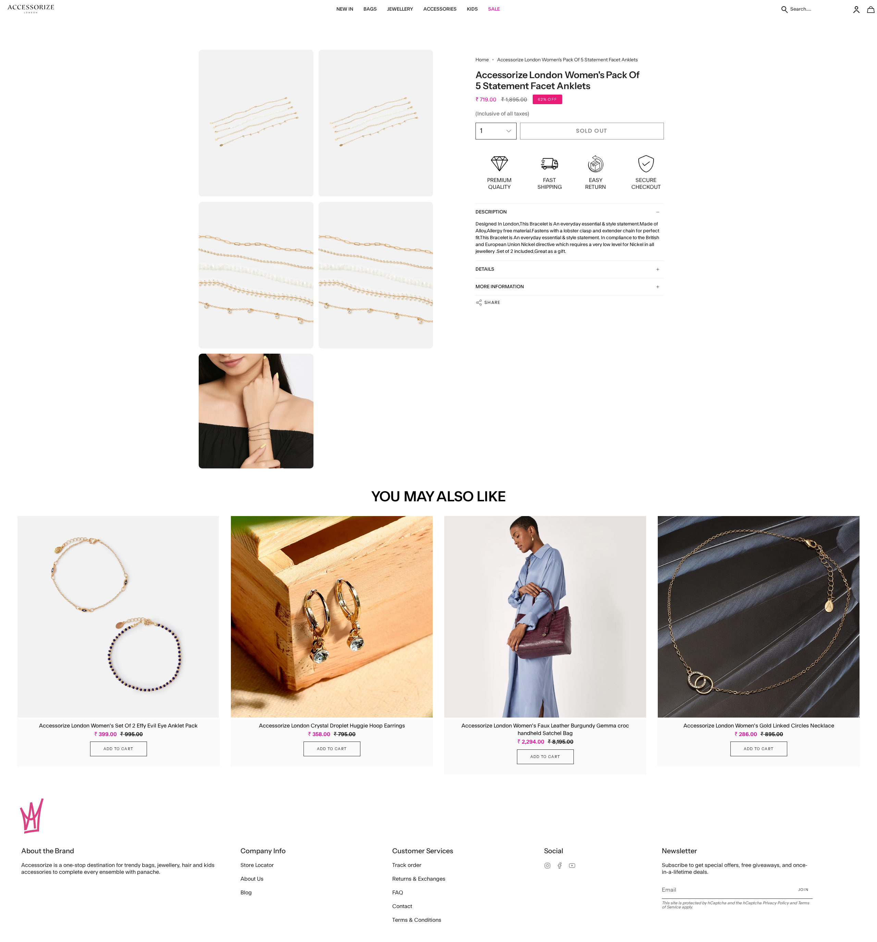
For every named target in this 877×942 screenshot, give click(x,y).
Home (482, 60)
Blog (246, 892)
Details (484, 269)
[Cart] (867, 9)
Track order (406, 865)
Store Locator (257, 865)
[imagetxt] (31, 9)
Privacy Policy (776, 903)
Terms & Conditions (416, 920)
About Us (251, 879)
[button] (344, 9)
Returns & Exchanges (418, 879)
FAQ (397, 892)
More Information (499, 286)
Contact (402, 906)
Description (491, 212)
